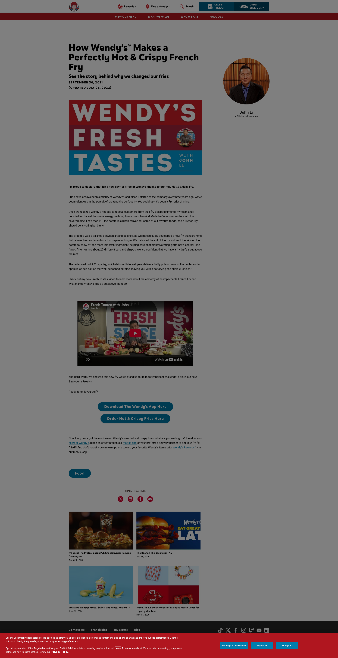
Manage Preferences (234, 645)
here (118, 648)
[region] (169, 645)
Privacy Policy (59, 652)
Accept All (287, 645)
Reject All (262, 645)
